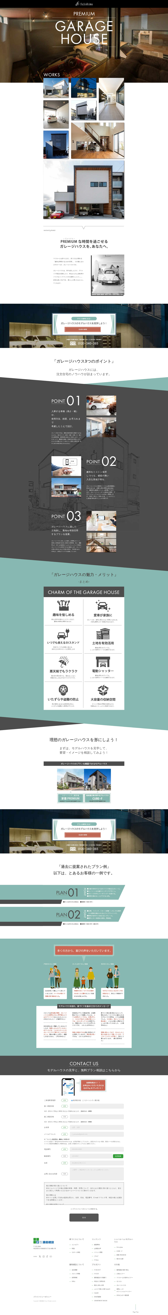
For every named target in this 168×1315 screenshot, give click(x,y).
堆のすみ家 (120, 1259)
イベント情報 (98, 1252)
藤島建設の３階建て (100, 1277)
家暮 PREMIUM (121, 1255)
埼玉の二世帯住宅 (99, 1281)
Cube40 (96, 1293)
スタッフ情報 (76, 1273)
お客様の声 (97, 1248)
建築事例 (97, 1244)
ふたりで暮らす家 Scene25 (102, 1289)
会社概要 (74, 1270)
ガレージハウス (121, 1285)
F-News (96, 1260)
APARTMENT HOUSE (100, 1300)
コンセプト (75, 1244)
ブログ (96, 1256)
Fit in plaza (120, 1247)
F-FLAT (96, 1273)
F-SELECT (97, 1270)
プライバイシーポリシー (42, 1297)
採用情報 (74, 1277)
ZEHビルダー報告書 (123, 1295)
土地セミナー (121, 1273)
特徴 (73, 1248)
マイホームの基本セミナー (125, 1277)
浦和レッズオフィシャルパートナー (124, 1290)
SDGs (73, 1281)
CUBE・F (119, 1251)
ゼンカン (119, 1281)
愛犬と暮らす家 (99, 1285)
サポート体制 (76, 1252)
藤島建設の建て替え (123, 1270)
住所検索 (118, 1156)
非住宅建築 (97, 1296)
